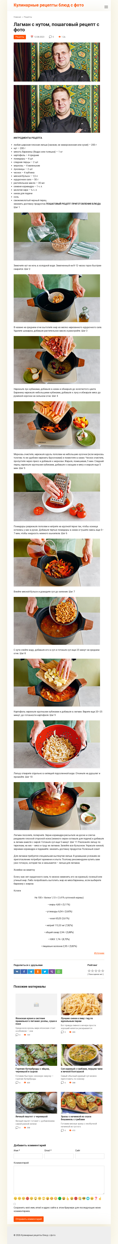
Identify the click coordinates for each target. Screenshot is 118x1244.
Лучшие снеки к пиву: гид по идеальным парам (77, 1019)
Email (48, 1150)
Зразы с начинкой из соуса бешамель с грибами (76, 1118)
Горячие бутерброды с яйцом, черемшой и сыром (33, 1070)
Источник (99, 953)
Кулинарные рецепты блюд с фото (49, 5)
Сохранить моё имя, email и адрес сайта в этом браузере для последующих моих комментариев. (57, 1209)
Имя (17, 1150)
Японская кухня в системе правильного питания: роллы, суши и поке (36, 1021)
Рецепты (20, 37)
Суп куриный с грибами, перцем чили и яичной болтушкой (81, 1070)
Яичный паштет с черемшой (31, 1116)
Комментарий (21, 1162)
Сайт (77, 1150)
